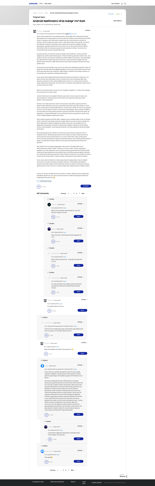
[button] (88, 30)
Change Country (97, 482)
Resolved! (111, 14)
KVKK (83, 483)
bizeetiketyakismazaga (45, 181)
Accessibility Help (38, 482)
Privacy (73, 482)
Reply (78, 216)
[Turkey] (33, 3)
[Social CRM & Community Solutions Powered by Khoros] (123, 476)
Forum (41, 3)
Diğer (75, 34)
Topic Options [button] (117, 21)
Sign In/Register (115, 3)
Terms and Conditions (57, 482)
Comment (86, 186)
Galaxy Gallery (48, 3)
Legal (84, 482)
